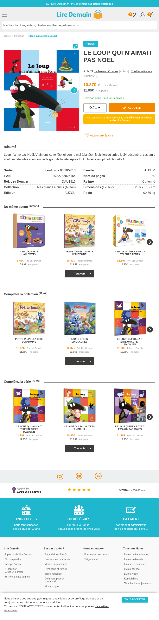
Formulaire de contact (96, 554)
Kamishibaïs (131, 578)
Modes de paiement (56, 564)
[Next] (74, 90)
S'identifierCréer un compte (14, 570)
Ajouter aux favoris (101, 135)
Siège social (91, 559)
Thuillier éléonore (141, 71)
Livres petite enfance (136, 554)
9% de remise (79, 3)
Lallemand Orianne (106, 71)
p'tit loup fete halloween (29, 253)
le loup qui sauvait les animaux (79, 428)
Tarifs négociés (53, 573)
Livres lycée (131, 573)
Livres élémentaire (134, 564)
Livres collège (132, 568)
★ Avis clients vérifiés (17, 576)
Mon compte (52, 586)
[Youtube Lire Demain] (79, 478)
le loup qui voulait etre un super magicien (130, 342)
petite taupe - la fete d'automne (79, 253)
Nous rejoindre (13, 559)
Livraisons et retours (56, 568)
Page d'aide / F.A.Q (56, 554)
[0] (133, 15)
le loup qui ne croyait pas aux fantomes (129, 428)
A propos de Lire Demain (18, 554)
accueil (7, 36)
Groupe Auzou (13, 564)
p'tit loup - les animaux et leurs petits (130, 253)
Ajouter (134, 108)
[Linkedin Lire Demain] (98, 478)
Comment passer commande (54, 580)
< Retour (90, 43)
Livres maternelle (133, 559)
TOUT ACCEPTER (134, 599)
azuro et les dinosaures (79, 340)
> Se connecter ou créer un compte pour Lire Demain (119, 119)
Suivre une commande (57, 559)
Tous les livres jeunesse (137, 583)
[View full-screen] (75, 46)
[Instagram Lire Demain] (60, 478)
